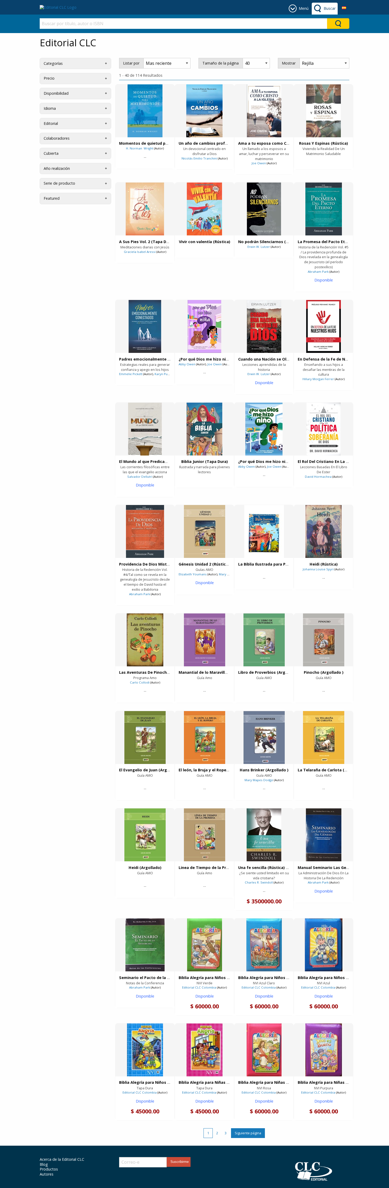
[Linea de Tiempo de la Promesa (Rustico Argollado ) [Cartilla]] (204, 834)
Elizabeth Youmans (193, 574)
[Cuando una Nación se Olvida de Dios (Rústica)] (264, 326)
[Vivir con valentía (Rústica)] (204, 209)
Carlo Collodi (140, 682)
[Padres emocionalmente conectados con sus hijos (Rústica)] (145, 326)
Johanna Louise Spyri (318, 569)
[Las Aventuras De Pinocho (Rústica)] (145, 639)
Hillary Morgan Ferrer (318, 379)
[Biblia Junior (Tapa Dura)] (204, 429)
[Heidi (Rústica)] (323, 531)
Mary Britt (226, 574)
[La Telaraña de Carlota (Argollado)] (323, 737)
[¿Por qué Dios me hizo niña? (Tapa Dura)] (204, 326)
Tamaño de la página (220, 63)
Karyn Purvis (164, 374)
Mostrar (289, 63)
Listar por (131, 63)
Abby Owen (187, 364)
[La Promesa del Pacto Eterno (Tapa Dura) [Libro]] (323, 209)
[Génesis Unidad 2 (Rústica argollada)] (204, 531)
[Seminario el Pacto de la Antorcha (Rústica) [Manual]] (145, 944)
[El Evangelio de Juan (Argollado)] (145, 737)
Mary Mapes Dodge (259, 780)
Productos (49, 1169)
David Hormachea (318, 477)
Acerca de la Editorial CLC (62, 1159)
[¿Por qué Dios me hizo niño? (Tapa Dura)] (264, 429)
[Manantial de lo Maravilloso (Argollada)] (204, 639)
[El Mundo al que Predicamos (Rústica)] (145, 429)
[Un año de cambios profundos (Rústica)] (204, 110)
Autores (46, 1174)
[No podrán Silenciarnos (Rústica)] (264, 209)
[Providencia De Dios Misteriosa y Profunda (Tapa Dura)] (145, 531)
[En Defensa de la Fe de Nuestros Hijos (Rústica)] (323, 326)
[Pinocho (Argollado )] (323, 639)
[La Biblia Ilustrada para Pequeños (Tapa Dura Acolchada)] (264, 531)
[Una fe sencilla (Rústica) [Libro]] (264, 834)
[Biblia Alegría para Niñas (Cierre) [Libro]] (264, 1049)
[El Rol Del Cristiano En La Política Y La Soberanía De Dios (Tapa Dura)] (323, 429)
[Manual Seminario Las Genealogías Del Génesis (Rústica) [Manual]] (323, 834)
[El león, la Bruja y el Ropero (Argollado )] (204, 737)
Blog (44, 1164)
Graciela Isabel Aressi (140, 252)
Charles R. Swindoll (259, 882)
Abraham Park (318, 272)
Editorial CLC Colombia (199, 987)
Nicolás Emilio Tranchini (199, 158)
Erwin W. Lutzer (258, 247)
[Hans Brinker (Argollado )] (264, 737)
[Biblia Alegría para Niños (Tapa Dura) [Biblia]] (145, 1049)
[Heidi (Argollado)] (145, 834)
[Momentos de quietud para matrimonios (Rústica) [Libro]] (145, 110)
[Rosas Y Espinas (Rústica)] (323, 110)
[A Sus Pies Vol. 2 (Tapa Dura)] (145, 209)
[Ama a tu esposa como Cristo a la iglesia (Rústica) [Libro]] (264, 110)
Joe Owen (259, 163)
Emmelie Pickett (130, 374)
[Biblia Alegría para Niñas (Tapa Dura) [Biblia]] (205, 1049)
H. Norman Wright (139, 148)
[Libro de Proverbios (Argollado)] (264, 639)
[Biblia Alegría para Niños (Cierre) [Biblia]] (204, 944)
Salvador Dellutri (139, 477)
